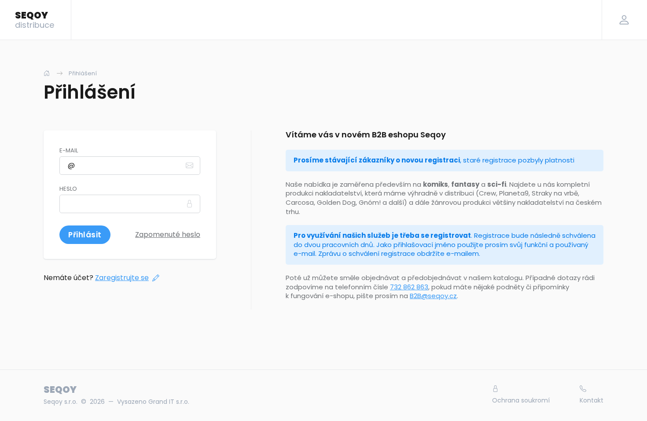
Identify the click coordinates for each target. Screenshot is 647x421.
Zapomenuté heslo (167, 234)
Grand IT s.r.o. (168, 401)
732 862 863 (409, 287)
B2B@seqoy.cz (433, 295)
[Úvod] (47, 73)
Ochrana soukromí (521, 400)
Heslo (68, 189)
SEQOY (34, 19)
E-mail (68, 151)
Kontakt (591, 400)
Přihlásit (85, 234)
